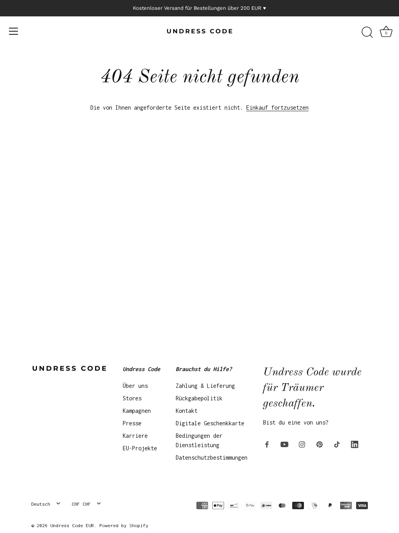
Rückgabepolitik (199, 398)
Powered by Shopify (123, 525)
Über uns (135, 385)
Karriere (135, 435)
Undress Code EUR (72, 525)
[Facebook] (267, 443)
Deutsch (40, 504)
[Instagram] (302, 443)
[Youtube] (284, 443)
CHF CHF (81, 504)
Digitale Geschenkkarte (210, 423)
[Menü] (13, 31)
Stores (132, 398)
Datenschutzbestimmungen (211, 457)
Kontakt (187, 410)
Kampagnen (137, 410)
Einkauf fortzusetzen (277, 107)
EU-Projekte (140, 448)
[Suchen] (367, 32)
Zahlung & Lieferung (205, 385)
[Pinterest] (319, 443)
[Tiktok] (337, 443)
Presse (132, 423)
